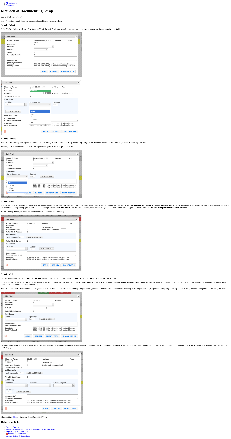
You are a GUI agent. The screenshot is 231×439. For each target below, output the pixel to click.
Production (10, 5)
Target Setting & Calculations (17, 431)
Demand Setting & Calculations (18, 436)
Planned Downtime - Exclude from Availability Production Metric (31, 429)
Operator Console (12, 427)
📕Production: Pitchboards (16, 434)
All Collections (11, 3)
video (14, 417)
